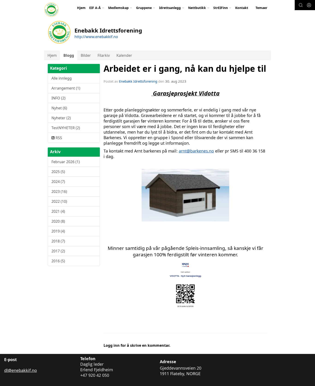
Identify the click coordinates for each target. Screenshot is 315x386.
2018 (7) (58, 241)
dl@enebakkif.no (20, 370)
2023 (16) (59, 191)
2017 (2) (58, 251)
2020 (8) (58, 221)
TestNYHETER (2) (65, 127)
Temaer (261, 8)
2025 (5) (58, 171)
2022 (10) (59, 201)
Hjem (81, 8)
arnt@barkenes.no (196, 151)
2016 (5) (58, 260)
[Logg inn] (309, 5)
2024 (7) (58, 181)
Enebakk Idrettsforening (138, 81)
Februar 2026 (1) (65, 161)
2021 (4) (58, 211)
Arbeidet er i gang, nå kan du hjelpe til (185, 68)
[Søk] (301, 5)
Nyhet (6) (59, 108)
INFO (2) (58, 98)
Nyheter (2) (61, 117)
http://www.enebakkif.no (96, 36)
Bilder (86, 55)
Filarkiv (104, 55)
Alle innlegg (61, 78)
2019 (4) (58, 231)
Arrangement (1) (65, 88)
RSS (58, 137)
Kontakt (241, 8)
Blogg (68, 55)
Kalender (124, 55)
